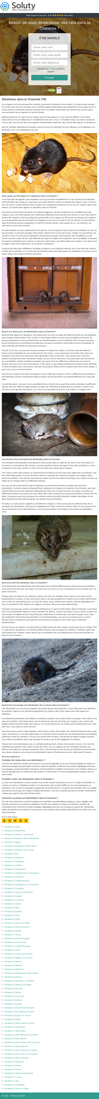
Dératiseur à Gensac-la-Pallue (17, 923)
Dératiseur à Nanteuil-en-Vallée (17, 984)
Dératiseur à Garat (12, 919)
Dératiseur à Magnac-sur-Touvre (18, 958)
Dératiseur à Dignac (12, 904)
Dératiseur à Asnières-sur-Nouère (19, 834)
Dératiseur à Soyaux (13, 1069)
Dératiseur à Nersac (12, 992)
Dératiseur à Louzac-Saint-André (18, 954)
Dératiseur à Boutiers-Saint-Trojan (19, 850)
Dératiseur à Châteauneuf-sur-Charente (21, 884)
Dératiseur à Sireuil (12, 1065)
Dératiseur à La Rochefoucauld (17, 946)
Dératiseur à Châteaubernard (16, 881)
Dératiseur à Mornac (13, 977)
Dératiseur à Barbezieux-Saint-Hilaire (20, 846)
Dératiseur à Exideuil (13, 911)
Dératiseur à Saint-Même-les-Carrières (21, 1035)
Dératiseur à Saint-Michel (15, 1038)
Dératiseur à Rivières (13, 1000)
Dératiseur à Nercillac (13, 988)
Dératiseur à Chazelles (14, 888)
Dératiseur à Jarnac (12, 934)
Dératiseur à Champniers (15, 869)
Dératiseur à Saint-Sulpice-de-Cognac (20, 1050)
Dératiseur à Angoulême (14, 830)
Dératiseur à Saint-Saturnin (16, 1046)
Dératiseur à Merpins (13, 965)
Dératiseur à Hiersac (13, 931)
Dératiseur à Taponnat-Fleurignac (18, 1073)
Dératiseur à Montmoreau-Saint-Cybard (21, 973)
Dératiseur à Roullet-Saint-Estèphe (19, 1008)
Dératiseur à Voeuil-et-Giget (16, 1088)
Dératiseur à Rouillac (13, 1004)
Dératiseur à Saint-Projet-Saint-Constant (21, 1042)
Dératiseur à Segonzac (14, 1061)
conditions (52, 69)
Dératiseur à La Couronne (15, 942)
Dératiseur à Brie (11, 854)
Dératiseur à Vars (11, 1081)
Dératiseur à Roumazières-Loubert (19, 1011)
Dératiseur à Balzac (12, 842)
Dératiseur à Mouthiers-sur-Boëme (19, 981)
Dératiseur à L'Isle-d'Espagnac (17, 938)
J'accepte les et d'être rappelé (51, 70)
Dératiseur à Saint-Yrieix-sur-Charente (21, 1054)
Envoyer (49, 77)
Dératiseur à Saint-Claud (14, 1031)
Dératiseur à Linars (12, 950)
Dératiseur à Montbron (14, 969)
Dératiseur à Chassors (13, 877)
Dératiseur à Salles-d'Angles (16, 1058)
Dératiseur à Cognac (13, 896)
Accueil (5, 1096)
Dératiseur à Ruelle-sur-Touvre (17, 1015)
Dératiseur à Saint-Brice (14, 1027)
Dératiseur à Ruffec (12, 1019)
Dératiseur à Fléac (12, 915)
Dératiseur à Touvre (12, 1077)
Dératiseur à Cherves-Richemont (18, 892)
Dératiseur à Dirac (12, 907)
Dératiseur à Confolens (14, 900)
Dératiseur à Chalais (13, 865)
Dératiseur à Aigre (12, 827)
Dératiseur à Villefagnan (14, 1085)
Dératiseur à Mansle (12, 961)
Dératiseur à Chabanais (14, 861)
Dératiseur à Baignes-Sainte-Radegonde (21, 838)
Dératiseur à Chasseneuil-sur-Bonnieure (21, 873)
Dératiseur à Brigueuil (13, 857)
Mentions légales (18, 1096)
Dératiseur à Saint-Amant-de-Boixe (19, 1023)
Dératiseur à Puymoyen (14, 996)
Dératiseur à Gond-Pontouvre (17, 927)
